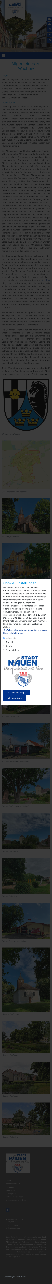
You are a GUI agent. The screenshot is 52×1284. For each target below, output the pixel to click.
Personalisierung (13, 650)
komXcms (21, 1276)
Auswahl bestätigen (16, 692)
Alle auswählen (14, 698)
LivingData (12, 1276)
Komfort (9, 646)
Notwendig (11, 638)
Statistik (9, 642)
